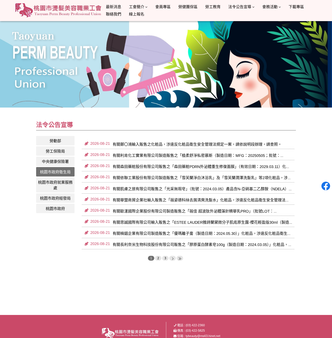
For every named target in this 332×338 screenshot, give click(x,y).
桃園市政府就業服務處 (55, 185)
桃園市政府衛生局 (55, 172)
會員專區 (163, 7)
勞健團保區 (188, 7)
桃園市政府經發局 (55, 198)
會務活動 (270, 7)
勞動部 (55, 141)
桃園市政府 (55, 209)
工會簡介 (136, 7)
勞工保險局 (55, 151)
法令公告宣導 (239, 7)
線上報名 (136, 14)
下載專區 (296, 7)
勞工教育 (213, 7)
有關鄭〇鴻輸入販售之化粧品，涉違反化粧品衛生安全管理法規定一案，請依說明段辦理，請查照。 (197, 144)
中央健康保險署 (55, 162)
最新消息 (113, 7)
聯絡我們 (113, 14)
